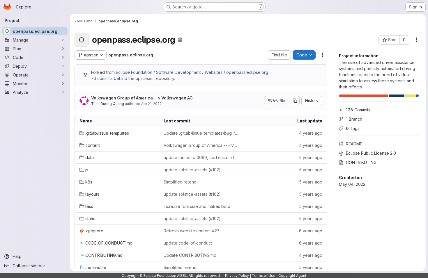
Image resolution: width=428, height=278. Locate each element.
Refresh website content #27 (192, 230)
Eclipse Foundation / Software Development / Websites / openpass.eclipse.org (192, 72)
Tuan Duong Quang (107, 103)
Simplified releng (180, 181)
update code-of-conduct (188, 242)
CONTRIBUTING (361, 162)
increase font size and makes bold (197, 206)
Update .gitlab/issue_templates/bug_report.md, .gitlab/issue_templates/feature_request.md (201, 133)
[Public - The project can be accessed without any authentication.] (180, 40)
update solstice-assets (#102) (192, 169)
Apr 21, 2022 (151, 103)
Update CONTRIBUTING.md (190, 255)
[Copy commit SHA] (295, 100)
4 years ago (310, 133)
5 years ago (310, 157)
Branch (354, 119)
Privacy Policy (237, 275)
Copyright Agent (292, 275)
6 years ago (310, 230)
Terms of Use (263, 275)
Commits (358, 109)
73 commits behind (109, 78)
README (354, 143)
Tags (353, 128)
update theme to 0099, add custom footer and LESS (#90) (201, 157)
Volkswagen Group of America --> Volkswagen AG (142, 97)
